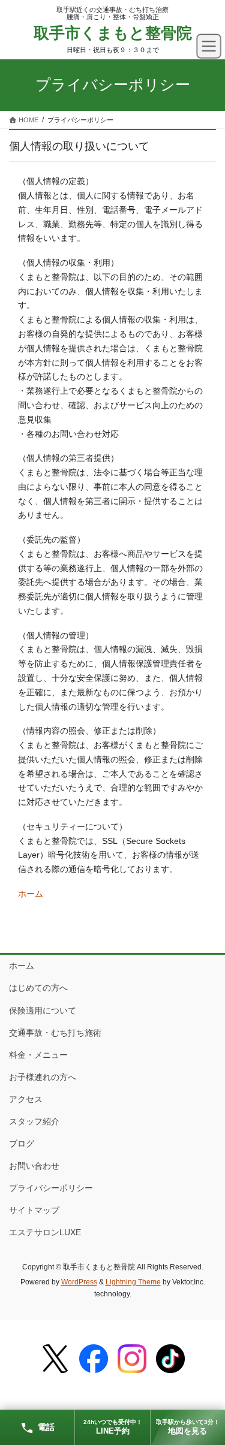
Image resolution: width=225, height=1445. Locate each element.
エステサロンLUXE (45, 1232)
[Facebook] (93, 1358)
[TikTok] (170, 1358)
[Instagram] (132, 1358)
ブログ (21, 1143)
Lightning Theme (133, 1282)
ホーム (30, 893)
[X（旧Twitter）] (55, 1358)
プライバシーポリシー (51, 1188)
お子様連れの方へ (42, 1077)
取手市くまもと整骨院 (113, 33)
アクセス (26, 1099)
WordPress (79, 1282)
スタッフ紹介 (34, 1121)
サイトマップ (34, 1210)
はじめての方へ (38, 988)
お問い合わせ (34, 1166)
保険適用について (42, 1010)
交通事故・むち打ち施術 (55, 1032)
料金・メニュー (38, 1055)
